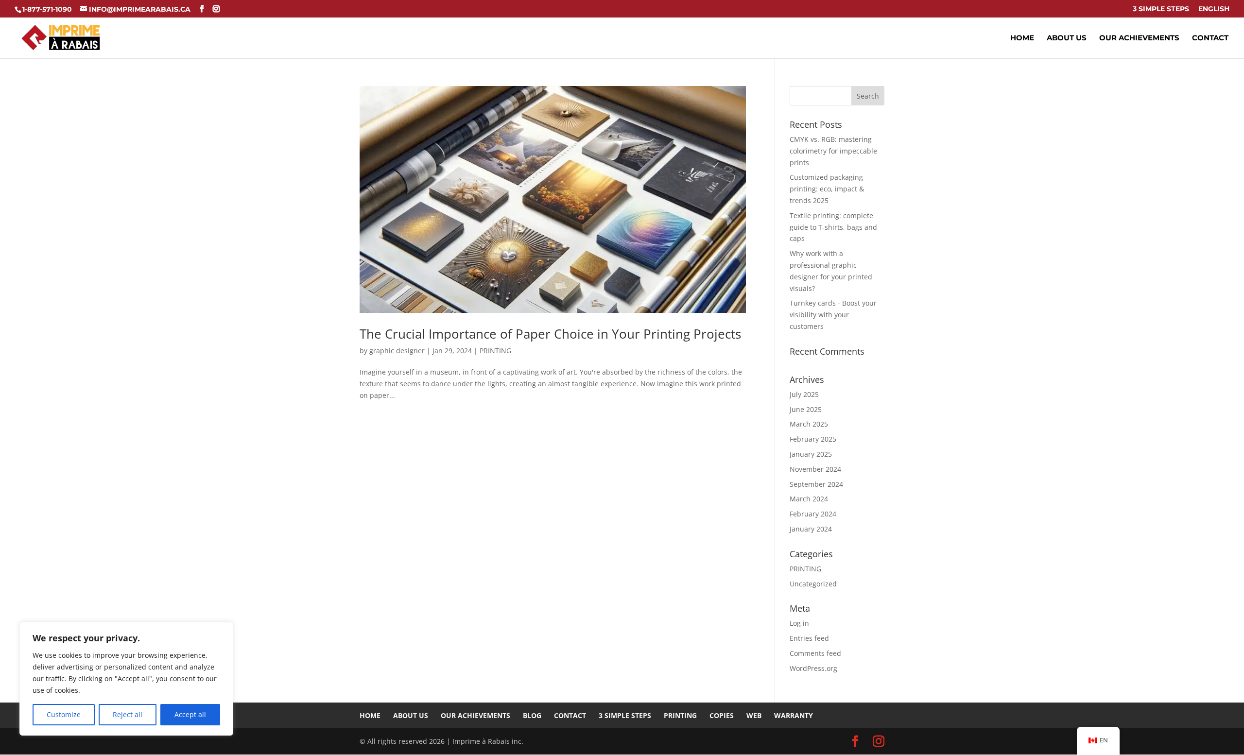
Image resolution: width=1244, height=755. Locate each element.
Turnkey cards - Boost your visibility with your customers (833, 314)
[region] (126, 679)
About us (1067, 38)
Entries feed (809, 638)
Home (1022, 38)
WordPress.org (813, 668)
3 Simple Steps (1161, 9)
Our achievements (1139, 38)
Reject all (127, 714)
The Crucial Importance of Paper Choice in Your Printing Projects (550, 334)
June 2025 (806, 409)
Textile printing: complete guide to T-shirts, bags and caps (833, 227)
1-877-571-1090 (47, 9)
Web (753, 715)
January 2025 (811, 454)
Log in (799, 623)
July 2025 (804, 394)
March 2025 (809, 424)
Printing (680, 715)
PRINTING (495, 350)
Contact (1210, 38)
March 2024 (809, 498)
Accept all (190, 714)
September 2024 (816, 484)
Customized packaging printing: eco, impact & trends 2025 (827, 188)
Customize (64, 714)
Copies (721, 715)
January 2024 (811, 528)
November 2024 (815, 469)
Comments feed (815, 653)
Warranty (793, 715)
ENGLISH (1213, 9)
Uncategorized (813, 583)
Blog (532, 715)
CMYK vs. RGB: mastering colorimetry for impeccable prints (833, 151)
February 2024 (813, 513)
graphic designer (397, 350)
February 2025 (813, 439)
